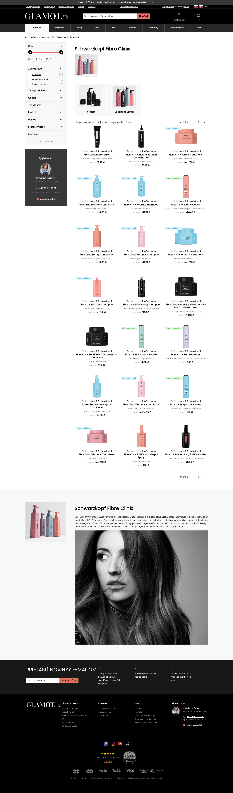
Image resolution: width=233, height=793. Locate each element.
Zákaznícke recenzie (108, 757)
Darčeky (91, 6)
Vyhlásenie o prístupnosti (146, 722)
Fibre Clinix (74, 37)
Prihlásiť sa (68, 681)
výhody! (187, 6)
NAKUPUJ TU (142, 2)
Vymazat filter (45, 141)
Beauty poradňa (33, 6)
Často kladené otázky (108, 708)
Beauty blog (49, 6)
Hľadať (143, 16)
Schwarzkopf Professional (52, 37)
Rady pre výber (105, 712)
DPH (63, 719)
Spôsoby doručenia (70, 708)
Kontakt (81, 6)
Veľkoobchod (68, 722)
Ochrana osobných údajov (147, 719)
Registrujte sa (168, 6)
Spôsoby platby (68, 712)
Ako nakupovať (105, 715)
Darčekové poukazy (70, 726)
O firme (138, 708)
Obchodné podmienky (145, 715)
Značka (33, 37)
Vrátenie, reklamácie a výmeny (75, 715)
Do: (41, 59)
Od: (30, 59)
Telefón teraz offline (129, 6)
